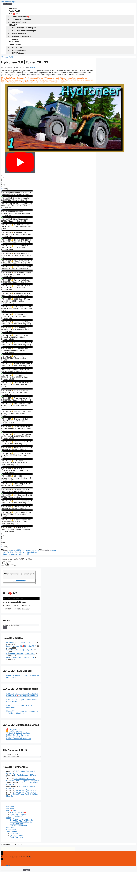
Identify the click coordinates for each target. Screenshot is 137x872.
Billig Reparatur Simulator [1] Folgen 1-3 (21, 642)
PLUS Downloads (19, 33)
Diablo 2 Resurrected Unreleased (18, 739)
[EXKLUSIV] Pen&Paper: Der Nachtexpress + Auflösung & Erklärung (22, 712)
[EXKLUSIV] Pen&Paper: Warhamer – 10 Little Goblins (21, 706)
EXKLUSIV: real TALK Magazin (24, 28)
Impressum (13, 39)
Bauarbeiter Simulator (14, 737)
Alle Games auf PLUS (11, 755)
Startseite (13, 8)
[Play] (20, 162)
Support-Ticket (15, 45)
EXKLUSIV (13, 25)
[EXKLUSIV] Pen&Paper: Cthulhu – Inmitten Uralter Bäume (22, 700)
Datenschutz (14, 42)
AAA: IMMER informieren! (20, 550)
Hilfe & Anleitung (19, 50)
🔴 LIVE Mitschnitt (13, 729)
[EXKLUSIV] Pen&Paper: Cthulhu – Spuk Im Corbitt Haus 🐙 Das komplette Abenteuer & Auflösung (22, 695)
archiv (53, 550)
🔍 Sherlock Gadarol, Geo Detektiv (19, 733)
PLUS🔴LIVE (14, 14)
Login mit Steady (19, 581)
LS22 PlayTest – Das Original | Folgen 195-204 (20, 552)
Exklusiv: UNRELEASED (21, 36)
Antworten (6, 865)
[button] (48, 176)
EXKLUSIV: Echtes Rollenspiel (24, 31)
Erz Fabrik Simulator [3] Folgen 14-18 (20, 657)
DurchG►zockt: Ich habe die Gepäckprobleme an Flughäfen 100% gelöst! (22, 780)
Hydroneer (35, 550)
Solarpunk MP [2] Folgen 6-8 (25, 790)
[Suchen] (5, 627)
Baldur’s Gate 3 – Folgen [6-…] (17, 735)
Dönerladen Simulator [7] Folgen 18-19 (20, 654)
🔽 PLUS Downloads (14, 731)
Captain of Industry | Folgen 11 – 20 (16, 554)
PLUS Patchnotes (19, 53)
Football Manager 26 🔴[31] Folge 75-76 (21, 646)
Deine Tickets (17, 47)
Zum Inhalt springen (8, 2)
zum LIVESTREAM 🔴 (20, 17)
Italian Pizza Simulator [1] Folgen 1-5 (19, 650)
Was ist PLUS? (14, 11)
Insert (27, 870)
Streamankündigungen (21, 19)
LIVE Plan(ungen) (19, 22)
